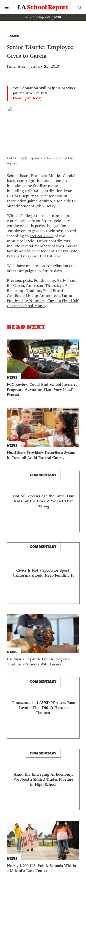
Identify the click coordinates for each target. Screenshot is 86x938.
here (57, 256)
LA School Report (43, 7)
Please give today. (28, 98)
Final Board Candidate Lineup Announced (35, 293)
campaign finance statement (42, 180)
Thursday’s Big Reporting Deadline (39, 288)
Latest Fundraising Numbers (39, 298)
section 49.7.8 (41, 236)
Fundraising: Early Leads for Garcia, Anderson (42, 283)
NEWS (14, 35)
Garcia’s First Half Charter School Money (42, 303)
